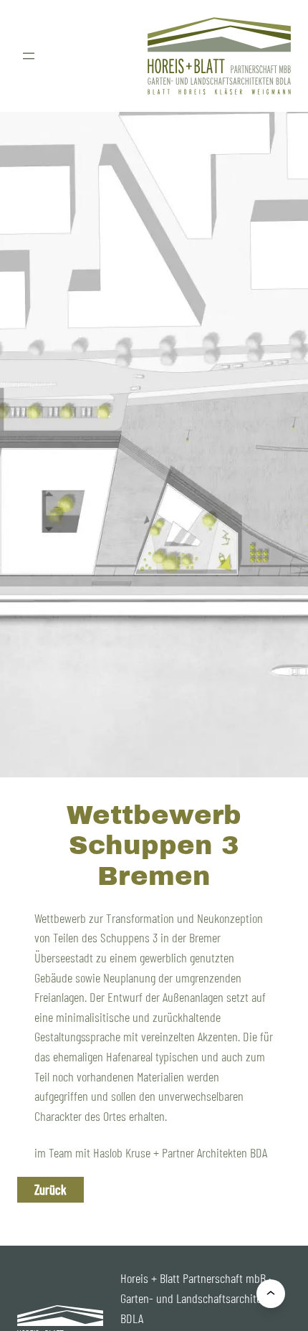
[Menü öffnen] (28, 55)
